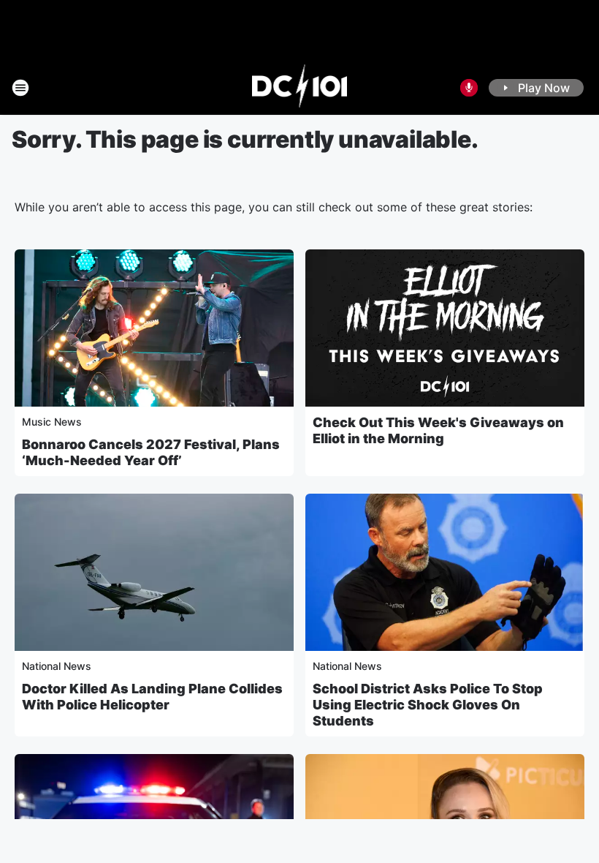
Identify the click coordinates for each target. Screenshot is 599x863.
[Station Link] (300, 87)
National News (56, 666)
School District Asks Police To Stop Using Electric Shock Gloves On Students (428, 704)
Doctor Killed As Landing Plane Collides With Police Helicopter (152, 696)
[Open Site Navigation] (20, 88)
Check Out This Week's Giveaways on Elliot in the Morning (438, 430)
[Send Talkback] (469, 88)
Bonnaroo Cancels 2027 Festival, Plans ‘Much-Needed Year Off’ (151, 452)
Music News (52, 421)
